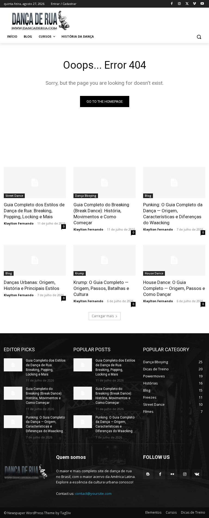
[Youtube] (202, 4)
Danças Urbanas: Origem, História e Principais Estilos (31, 285)
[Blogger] (148, 474)
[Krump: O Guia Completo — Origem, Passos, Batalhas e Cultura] (104, 260)
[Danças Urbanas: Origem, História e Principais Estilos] (35, 260)
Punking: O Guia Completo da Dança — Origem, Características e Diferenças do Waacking (172, 213)
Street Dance (14, 196)
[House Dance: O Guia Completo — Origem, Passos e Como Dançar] (174, 260)
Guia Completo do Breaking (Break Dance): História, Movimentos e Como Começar (101, 213)
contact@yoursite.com (93, 493)
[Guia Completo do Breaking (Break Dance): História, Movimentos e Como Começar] (104, 182)
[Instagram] (179, 4)
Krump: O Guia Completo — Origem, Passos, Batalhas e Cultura (101, 288)
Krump (79, 273)
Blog (148, 196)
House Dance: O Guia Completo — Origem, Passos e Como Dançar (174, 288)
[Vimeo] (194, 4)
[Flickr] (172, 474)
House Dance (154, 273)
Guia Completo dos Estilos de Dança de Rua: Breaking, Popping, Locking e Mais (34, 210)
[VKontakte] (197, 474)
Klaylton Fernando (18, 223)
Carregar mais (103, 316)
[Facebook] (172, 4)
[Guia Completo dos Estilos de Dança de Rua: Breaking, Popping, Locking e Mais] (35, 182)
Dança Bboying (85, 196)
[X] (187, 4)
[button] (198, 36)
